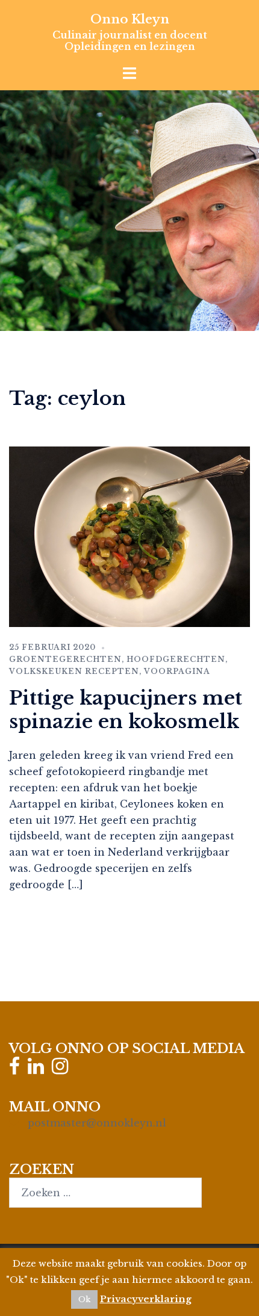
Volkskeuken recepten (74, 671)
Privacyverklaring (146, 1299)
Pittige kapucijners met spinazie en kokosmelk (125, 709)
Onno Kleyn (129, 19)
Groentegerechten (65, 659)
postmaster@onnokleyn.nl (97, 1123)
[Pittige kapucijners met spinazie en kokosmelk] (129, 536)
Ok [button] (84, 1299)
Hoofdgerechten (175, 659)
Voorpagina (177, 671)
